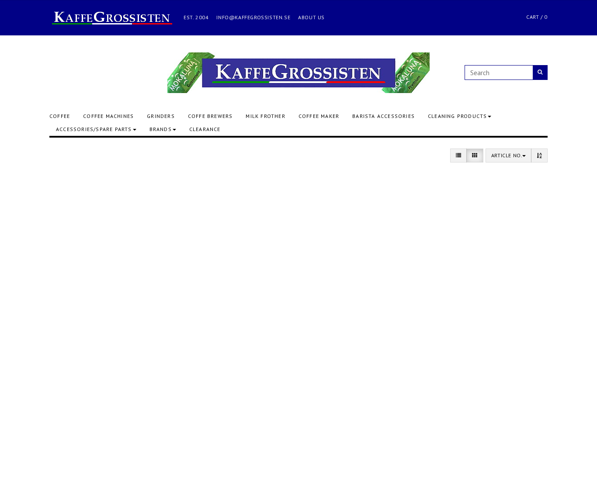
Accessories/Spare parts (94, 129)
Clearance (205, 129)
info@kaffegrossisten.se (253, 17)
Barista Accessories (383, 116)
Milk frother (265, 116)
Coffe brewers (210, 116)
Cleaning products (457, 116)
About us (311, 17)
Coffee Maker (318, 116)
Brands (160, 129)
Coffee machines (108, 116)
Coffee (59, 116)
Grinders (161, 116)
